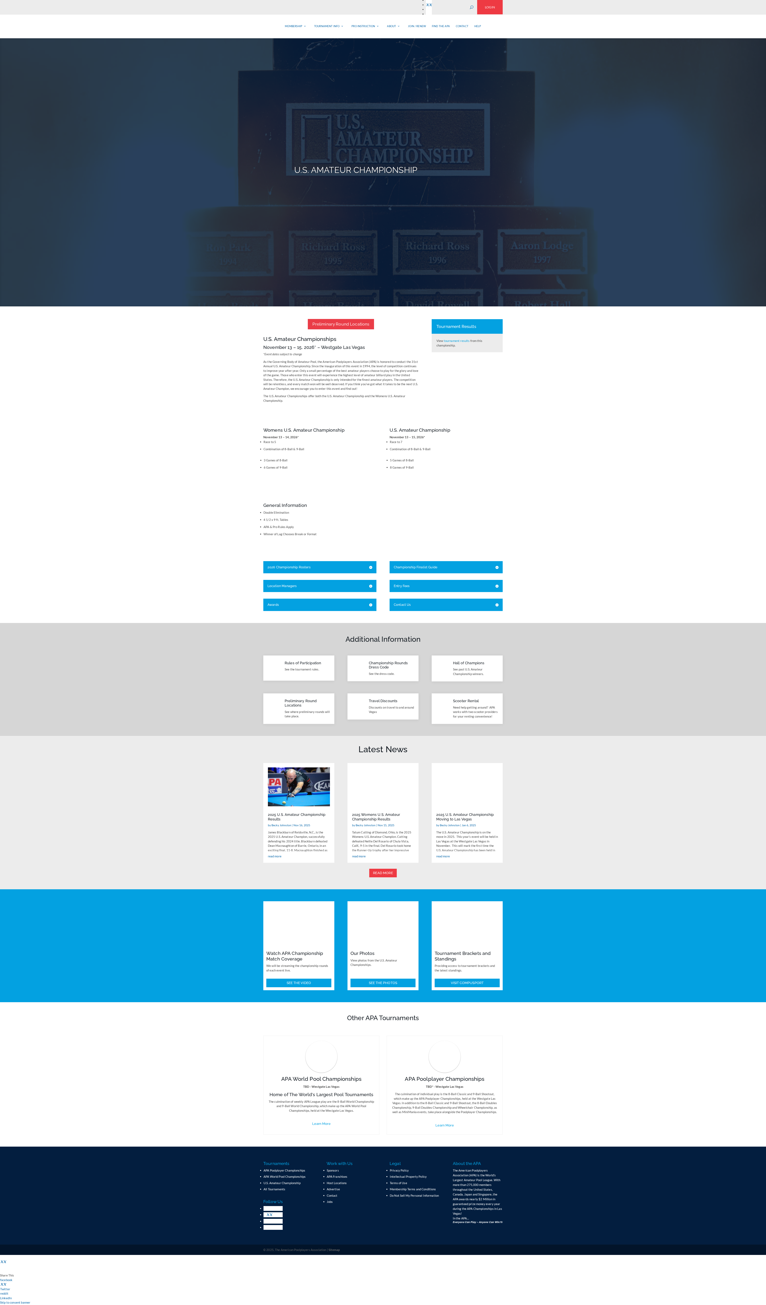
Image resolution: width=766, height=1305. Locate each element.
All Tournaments (274, 1189)
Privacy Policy (399, 1170)
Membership (293, 26)
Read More (383, 873)
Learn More (321, 1124)
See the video (299, 983)
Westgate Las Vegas (343, 347)
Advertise (333, 1189)
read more (274, 856)
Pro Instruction (363, 26)
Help (477, 26)
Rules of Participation (303, 663)
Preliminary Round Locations (340, 324)
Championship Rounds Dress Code (388, 665)
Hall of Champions (469, 663)
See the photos (383, 983)
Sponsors (333, 1170)
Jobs (330, 1201)
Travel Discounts (383, 701)
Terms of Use (398, 1183)
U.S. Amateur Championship (282, 1183)
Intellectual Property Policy (408, 1176)
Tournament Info (327, 26)
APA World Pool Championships (285, 1176)
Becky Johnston (281, 825)
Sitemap (334, 1250)
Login (490, 7)
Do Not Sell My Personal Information (414, 1195)
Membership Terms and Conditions (413, 1189)
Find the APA (441, 26)
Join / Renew (417, 26)
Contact (462, 26)
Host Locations (337, 1183)
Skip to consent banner (15, 1302)
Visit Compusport (467, 983)
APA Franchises (337, 1176)
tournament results (457, 341)
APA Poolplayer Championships (284, 1170)
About (391, 26)
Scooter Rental (466, 701)
